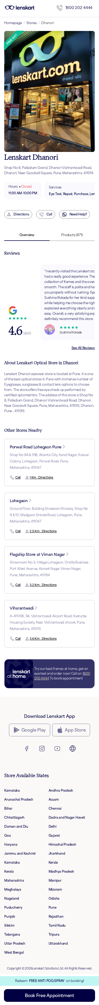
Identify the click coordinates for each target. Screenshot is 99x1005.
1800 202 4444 (78, 7)
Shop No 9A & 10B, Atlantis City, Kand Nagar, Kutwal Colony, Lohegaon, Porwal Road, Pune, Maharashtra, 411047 (49, 461)
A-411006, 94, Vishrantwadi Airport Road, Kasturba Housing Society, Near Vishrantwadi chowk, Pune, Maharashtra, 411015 (48, 622)
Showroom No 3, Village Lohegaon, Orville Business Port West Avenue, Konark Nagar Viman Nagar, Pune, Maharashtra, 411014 (49, 568)
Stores (31, 23)
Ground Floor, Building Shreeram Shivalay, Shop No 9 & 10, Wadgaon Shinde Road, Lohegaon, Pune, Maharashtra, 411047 (49, 515)
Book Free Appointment (49, 995)
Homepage (13, 23)
